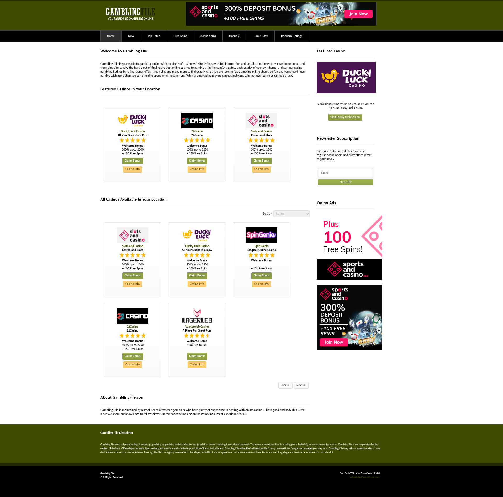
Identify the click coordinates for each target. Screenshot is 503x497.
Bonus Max (261, 36)
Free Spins (180, 36)
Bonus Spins (208, 36)
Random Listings (291, 36)
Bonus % (234, 36)
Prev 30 (285, 385)
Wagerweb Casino (197, 326)
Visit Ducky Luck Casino (345, 117)
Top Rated (153, 36)
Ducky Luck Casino (133, 131)
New (131, 36)
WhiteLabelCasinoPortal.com (365, 477)
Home (111, 36)
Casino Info (132, 169)
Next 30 (301, 385)
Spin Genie (262, 246)
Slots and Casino (261, 131)
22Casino (197, 131)
